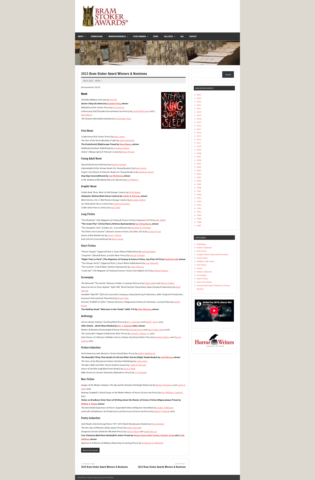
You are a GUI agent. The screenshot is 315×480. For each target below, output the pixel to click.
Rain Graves (153, 435)
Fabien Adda (150, 283)
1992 (199, 208)
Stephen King (114, 103)
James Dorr (142, 361)
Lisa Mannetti (151, 263)
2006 (199, 160)
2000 (199, 180)
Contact (193, 36)
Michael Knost (136, 329)
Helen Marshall (134, 427)
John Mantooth (126, 140)
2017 (199, 122)
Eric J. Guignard (125, 325)
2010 (199, 146)
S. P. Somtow (141, 372)
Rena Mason (125, 144)
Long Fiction (202, 258)
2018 (199, 118)
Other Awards (139, 36)
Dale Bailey (160, 220)
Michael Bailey (149, 251)
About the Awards (90, 450)
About (80, 36)
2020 (199, 112)
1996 (199, 194)
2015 (199, 129)
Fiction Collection (204, 247)
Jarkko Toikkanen (165, 407)
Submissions (97, 36)
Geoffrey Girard (146, 172)
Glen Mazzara (144, 309)
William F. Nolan (89, 404)
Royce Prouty (128, 151)
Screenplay (201, 275)
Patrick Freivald (118, 164)
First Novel (201, 251)
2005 (199, 163)
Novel (199, 268)
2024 (199, 98)
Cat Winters (132, 179)
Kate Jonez (119, 136)
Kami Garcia (140, 168)
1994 (199, 201)
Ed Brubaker (135, 192)
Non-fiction (202, 264)
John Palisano (137, 266)
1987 (199, 225)
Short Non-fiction (204, 282)
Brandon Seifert (138, 199)
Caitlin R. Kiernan (131, 196)
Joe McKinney (116, 176)
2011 (199, 143)
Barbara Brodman (164, 385)
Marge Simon (132, 431)
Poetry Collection (204, 271)
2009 (199, 149)
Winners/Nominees (117, 36)
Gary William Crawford (172, 392)
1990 (199, 215)
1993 (199, 205)
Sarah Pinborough (141, 111)
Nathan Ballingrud (146, 353)
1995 (199, 198)
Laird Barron (166, 357)
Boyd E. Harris (151, 321)
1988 (199, 222)
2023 (199, 101)
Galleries (168, 36)
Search (228, 74)
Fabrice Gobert (168, 283)
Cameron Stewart (121, 203)
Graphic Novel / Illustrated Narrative (212, 254)
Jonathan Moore (122, 148)
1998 (199, 187)
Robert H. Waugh (161, 411)
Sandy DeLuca (150, 431)
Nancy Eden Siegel (156, 329)
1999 (199, 184)
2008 (199, 153)
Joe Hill (113, 99)
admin (97, 80)
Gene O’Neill (129, 368)
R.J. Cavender (134, 321)
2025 (199, 94)
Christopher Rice (123, 118)
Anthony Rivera (162, 337)
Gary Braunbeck (143, 223)
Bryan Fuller (123, 298)
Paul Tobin (115, 207)
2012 (199, 139)
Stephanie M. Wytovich (152, 443)
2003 (199, 170)
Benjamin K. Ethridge (141, 227)
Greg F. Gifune (114, 235)
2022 (199, 105)
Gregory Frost (154, 231)
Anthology (201, 244)
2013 (199, 136)
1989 (199, 218)
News (155, 36)
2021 (199, 108)
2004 (199, 167)
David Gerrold (171, 259)
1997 (199, 191)
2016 (199, 125)
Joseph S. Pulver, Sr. (140, 333)
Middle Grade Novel (205, 261)
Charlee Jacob (167, 435)
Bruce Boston (157, 423)
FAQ (181, 36)
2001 (199, 177)
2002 (199, 174)
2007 (199, 156)
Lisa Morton (118, 107)
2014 (199, 132)
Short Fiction (202, 278)
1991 (199, 211)
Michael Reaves (160, 270)
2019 (199, 115)
